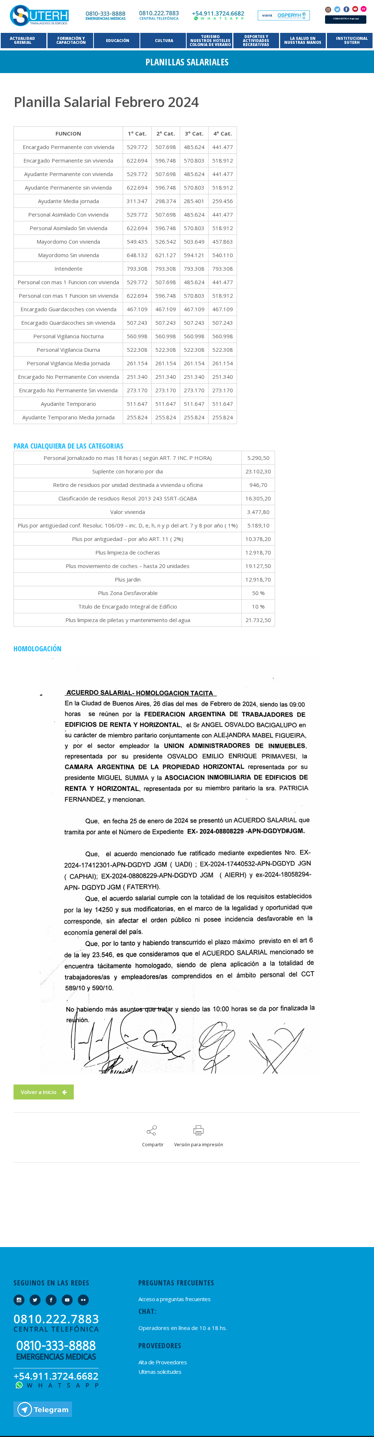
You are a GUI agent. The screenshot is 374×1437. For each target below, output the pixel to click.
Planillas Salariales (187, 62)
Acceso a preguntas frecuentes (174, 1299)
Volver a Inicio (39, 1091)
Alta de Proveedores (162, 1362)
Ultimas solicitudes (160, 1371)
